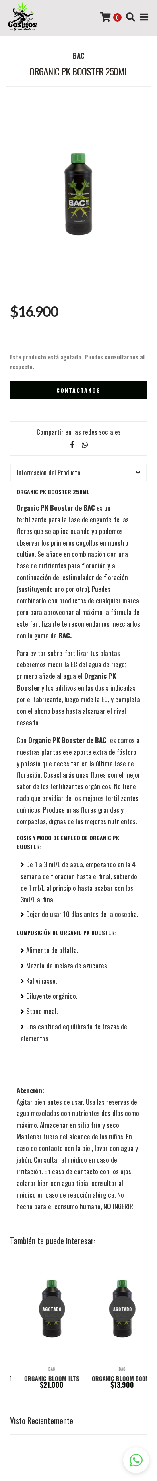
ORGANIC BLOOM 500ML (113, 1378)
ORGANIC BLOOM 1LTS (43, 1378)
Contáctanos (78, 390)
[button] (136, 1460)
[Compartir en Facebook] (72, 444)
